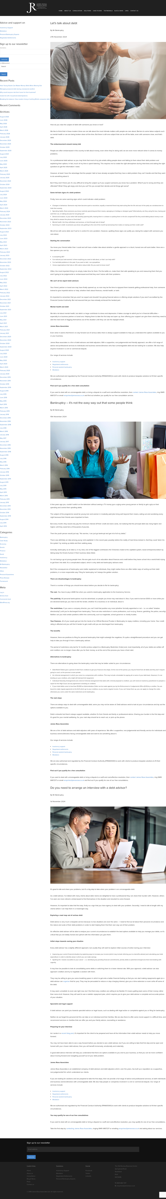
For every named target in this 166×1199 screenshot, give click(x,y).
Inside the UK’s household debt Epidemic (14, 96)
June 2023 (3, 239)
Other (2, 571)
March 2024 (4, 208)
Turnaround (4, 581)
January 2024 (4, 215)
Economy (3, 544)
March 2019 (4, 408)
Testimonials (108, 11)
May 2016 (3, 462)
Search (4, 74)
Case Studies (97, 11)
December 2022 (5, 259)
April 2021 (3, 323)
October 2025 (4, 147)
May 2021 (3, 320)
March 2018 (4, 431)
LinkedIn (88, 1176)
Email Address (3, 47)
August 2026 (4, 117)
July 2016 (3, 458)
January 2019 (4, 414)
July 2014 (3, 523)
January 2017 (4, 442)
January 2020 (4, 374)
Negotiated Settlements (8, 38)
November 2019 (5, 381)
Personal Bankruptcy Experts (9, 34)
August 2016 (4, 455)
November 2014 (5, 509)
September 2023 (5, 228)
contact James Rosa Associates (144, 392)
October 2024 (4, 184)
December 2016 (5, 445)
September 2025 (5, 151)
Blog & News (118, 11)
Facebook (88, 1171)
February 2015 (5, 499)
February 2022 (5, 293)
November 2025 (5, 144)
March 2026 (4, 130)
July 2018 (3, 428)
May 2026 (3, 124)
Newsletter (3, 568)
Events (2, 547)
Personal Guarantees (7, 575)
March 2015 (4, 496)
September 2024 (5, 188)
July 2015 (3, 486)
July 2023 (3, 235)
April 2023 (3, 245)
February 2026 (5, 134)
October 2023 (4, 225)
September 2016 (5, 452)
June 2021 (3, 316)
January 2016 (4, 472)
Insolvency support (58, 362)
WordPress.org (5, 602)
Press (28, 1182)
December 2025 (5, 140)
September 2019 (5, 387)
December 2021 (5, 299)
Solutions (87, 11)
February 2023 (5, 252)
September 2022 (5, 269)
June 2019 (3, 398)
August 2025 (4, 154)
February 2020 (5, 370)
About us (30, 1173)
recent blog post (67, 1033)
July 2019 (3, 394)
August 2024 (4, 191)
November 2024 (5, 181)
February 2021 (5, 330)
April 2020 (3, 364)
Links (126, 11)
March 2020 (4, 367)
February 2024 (5, 211)
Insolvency (3, 558)
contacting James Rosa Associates (79, 1128)
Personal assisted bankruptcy (62, 367)
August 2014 (4, 519)
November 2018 (5, 421)
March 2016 (4, 465)
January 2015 (4, 502)
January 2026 (4, 137)
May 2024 (3, 201)
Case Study (4, 541)
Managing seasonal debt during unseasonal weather (17, 89)
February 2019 (5, 411)
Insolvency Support (6, 28)
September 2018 (5, 425)
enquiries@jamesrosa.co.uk (74, 395)
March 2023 (4, 249)
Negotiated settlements (60, 364)
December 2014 (5, 506)
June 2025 (3, 161)
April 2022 (3, 286)
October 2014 (4, 513)
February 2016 (5, 469)
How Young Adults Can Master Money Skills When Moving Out (21, 86)
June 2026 (3, 120)
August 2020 (4, 350)
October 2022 (4, 266)
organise (66, 981)
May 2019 (3, 401)
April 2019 (3, 404)
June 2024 (3, 198)
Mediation (3, 31)
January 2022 (4, 296)
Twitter (87, 1173)
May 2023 (3, 242)
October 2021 (4, 306)
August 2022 (4, 272)
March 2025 (4, 171)
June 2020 (3, 357)
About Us (67, 11)
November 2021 (5, 303)
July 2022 (3, 276)
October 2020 (5, 343)
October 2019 (4, 384)
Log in (2, 592)
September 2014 (5, 516)
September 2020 (5, 347)
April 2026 (3, 127)
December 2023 (5, 218)
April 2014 (3, 526)
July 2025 (3, 157)
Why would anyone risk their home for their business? (18, 92)
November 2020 (5, 340)
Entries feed (4, 596)
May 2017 (3, 438)
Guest (2, 554)
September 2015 (5, 479)
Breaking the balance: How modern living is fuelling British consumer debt (25, 99)
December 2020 (5, 337)
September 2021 (5, 310)
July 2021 (3, 313)
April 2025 (3, 168)
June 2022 (3, 279)
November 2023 (5, 222)
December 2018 (5, 418)
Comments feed (5, 599)
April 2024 (3, 205)
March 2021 (4, 327)
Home (60, 11)
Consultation (77, 11)
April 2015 (3, 492)
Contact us (134, 11)
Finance (2, 551)
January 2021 (4, 333)
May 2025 (3, 164)
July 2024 (3, 195)
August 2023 (4, 232)
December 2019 (5, 377)
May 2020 (3, 360)
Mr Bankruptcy (5, 564)
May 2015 (3, 489)
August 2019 (4, 391)
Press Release (4, 578)
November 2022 (5, 262)
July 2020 (3, 354)
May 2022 (3, 283)
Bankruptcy (4, 537)
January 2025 (4, 178)
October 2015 (4, 475)
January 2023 (4, 255)
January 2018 (4, 435)
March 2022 (4, 289)
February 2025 (5, 174)
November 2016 (5, 448)
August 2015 (4, 482)
